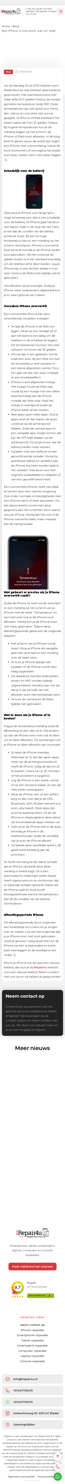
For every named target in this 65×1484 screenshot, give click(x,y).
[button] (32, 1413)
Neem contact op (32, 1325)
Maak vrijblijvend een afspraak (32, 1266)
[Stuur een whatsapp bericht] (58, 1477)
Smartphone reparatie (32, 1335)
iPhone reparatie (32, 1330)
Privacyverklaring (47, 1476)
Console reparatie (32, 1361)
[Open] (60, 11)
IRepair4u (40, 967)
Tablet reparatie (32, 1340)
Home (6, 26)
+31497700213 (23, 1390)
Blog (16, 26)
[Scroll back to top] (58, 1457)
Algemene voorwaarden (21, 1476)
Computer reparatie (32, 1351)
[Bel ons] (58, 1467)
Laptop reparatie (32, 1356)
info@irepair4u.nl (25, 1379)
